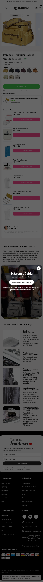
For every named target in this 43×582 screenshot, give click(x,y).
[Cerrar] (39, 268)
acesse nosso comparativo (21, 282)
